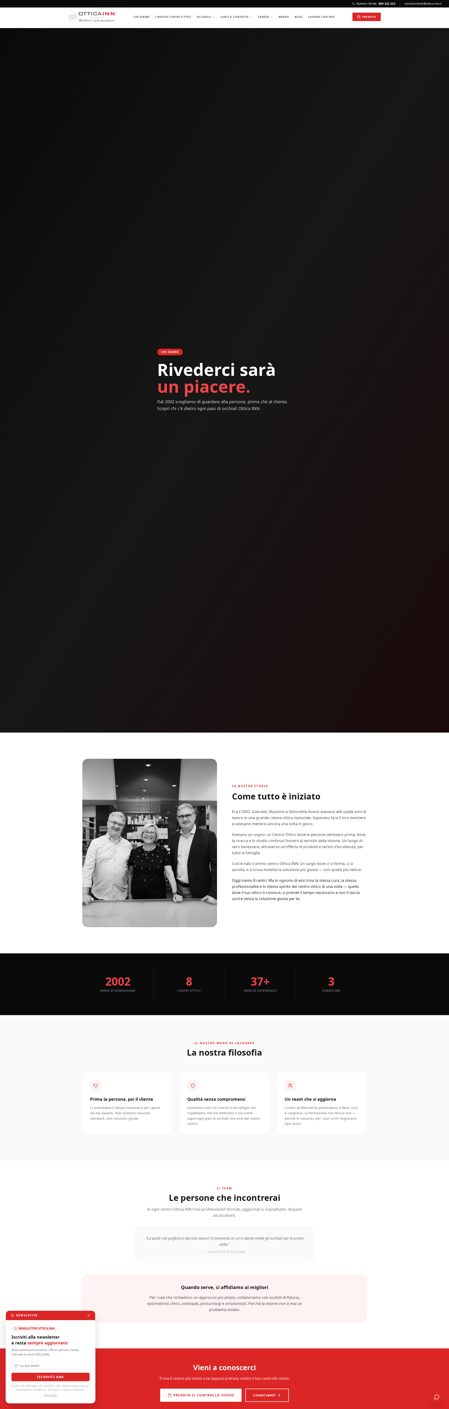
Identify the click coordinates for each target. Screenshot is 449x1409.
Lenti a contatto (235, 16)
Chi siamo (142, 16)
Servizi (263, 16)
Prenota (369, 16)
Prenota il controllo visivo (203, 1395)
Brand (284, 16)
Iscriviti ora (50, 1377)
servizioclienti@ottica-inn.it (423, 4)
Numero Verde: (375, 4)
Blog (299, 16)
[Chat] (436, 1396)
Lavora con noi (321, 16)
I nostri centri (264, 1395)
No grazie (50, 1395)
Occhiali (204, 16)
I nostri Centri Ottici (173, 16)
